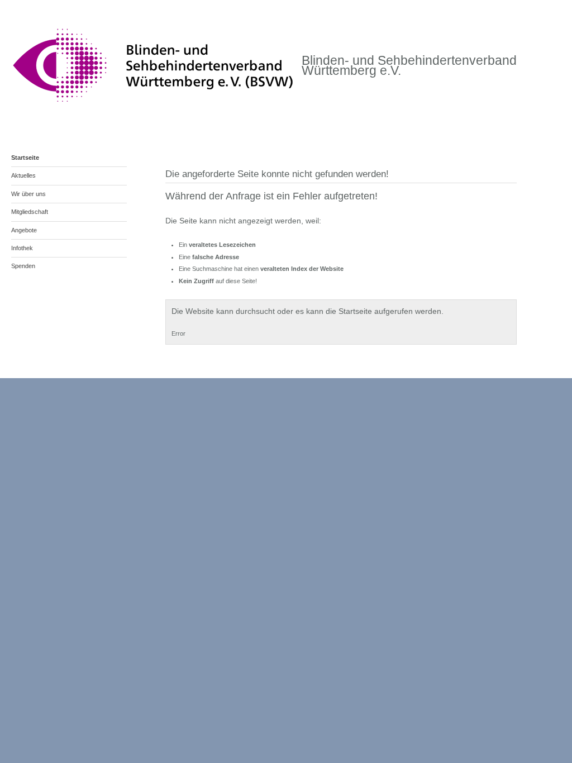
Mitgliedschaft (29, 211)
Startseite (25, 157)
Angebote (24, 230)
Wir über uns (28, 193)
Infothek (22, 248)
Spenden (23, 266)
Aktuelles (23, 175)
